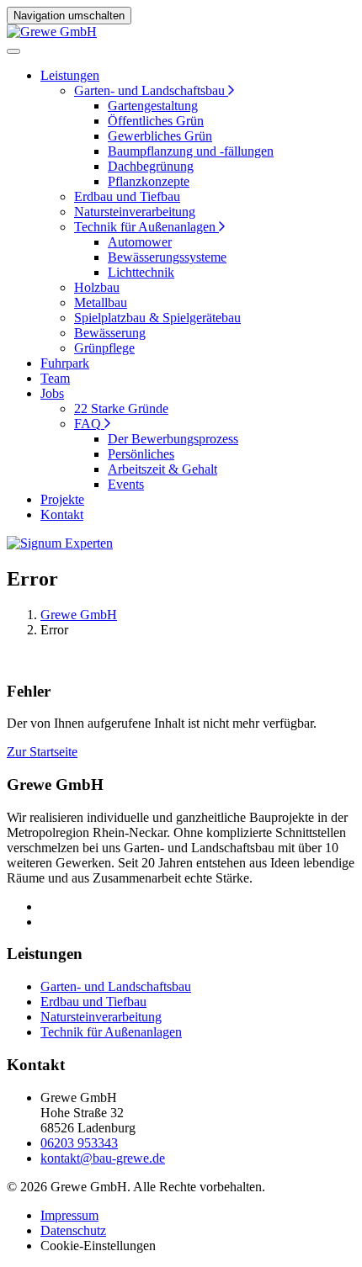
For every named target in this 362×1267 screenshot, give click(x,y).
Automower (140, 242)
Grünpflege (104, 348)
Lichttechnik (141, 272)
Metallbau (100, 302)
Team (55, 378)
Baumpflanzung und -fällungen (191, 151)
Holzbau (97, 287)
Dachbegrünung (151, 166)
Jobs (52, 393)
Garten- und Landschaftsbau (149, 90)
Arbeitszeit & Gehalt (162, 469)
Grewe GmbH (78, 614)
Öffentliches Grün (156, 121)
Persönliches (141, 454)
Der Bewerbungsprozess (173, 439)
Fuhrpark (64, 363)
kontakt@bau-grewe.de (102, 1158)
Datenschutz (73, 1230)
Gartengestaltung (153, 105)
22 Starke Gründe (121, 408)
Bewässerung (110, 333)
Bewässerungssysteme (167, 257)
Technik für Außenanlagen (145, 227)
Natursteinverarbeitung (134, 211)
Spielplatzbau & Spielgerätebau (157, 317)
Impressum (69, 1215)
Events (126, 484)
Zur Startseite (42, 752)
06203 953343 (79, 1143)
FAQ (87, 423)
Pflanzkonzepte (148, 181)
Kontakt (61, 514)
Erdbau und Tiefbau (127, 196)
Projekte (62, 499)
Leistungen (69, 75)
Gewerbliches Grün (160, 136)
